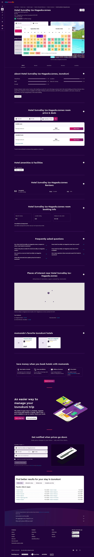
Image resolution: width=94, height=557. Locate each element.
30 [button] (35, 49)
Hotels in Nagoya (53, 495)
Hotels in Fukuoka (20, 493)
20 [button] (25, 46)
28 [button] (28, 49)
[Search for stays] (2, 9)
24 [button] (38, 46)
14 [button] (28, 42)
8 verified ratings (27, 18)
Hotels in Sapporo (54, 491)
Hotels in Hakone (20, 495)
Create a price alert (72, 373)
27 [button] (25, 49)
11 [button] (41, 39)
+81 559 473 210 (18, 16)
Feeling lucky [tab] (39, 483)
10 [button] (38, 39)
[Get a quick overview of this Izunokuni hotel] (84, 74)
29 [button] (31, 49)
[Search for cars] (2, 12)
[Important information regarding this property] (84, 208)
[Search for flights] (2, 6)
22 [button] (31, 46)
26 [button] (44, 46)
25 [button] (41, 46)
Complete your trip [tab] (49, 483)
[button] (2, 2)
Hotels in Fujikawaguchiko (22, 497)
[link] (49, 381)
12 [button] (44, 39)
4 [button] (41, 36)
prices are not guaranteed (44, 512)
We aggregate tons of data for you (24, 518)
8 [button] (31, 39)
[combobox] (32, 448)
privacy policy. (38, 465)
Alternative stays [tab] (29, 483)
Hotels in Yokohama (54, 497)
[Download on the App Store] (75, 536)
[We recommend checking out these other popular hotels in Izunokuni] (84, 333)
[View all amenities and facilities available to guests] (84, 163)
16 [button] (34, 42)
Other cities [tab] (20, 483)
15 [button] (31, 42)
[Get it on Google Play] (75, 532)
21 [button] (28, 46)
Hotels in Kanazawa (54, 499)
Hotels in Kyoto (19, 491)
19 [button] (44, 42)
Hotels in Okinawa (54, 493)
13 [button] (24, 42)
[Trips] (2, 21)
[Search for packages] (2, 15)
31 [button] (69, 49)
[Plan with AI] (2, 17)
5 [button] (44, 36)
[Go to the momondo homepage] (9, 2)
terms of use (32, 465)
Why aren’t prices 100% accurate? (24, 521)
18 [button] (41, 42)
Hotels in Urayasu (20, 499)
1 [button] (31, 36)
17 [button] (38, 42)
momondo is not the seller (22, 516)
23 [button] (34, 46)
